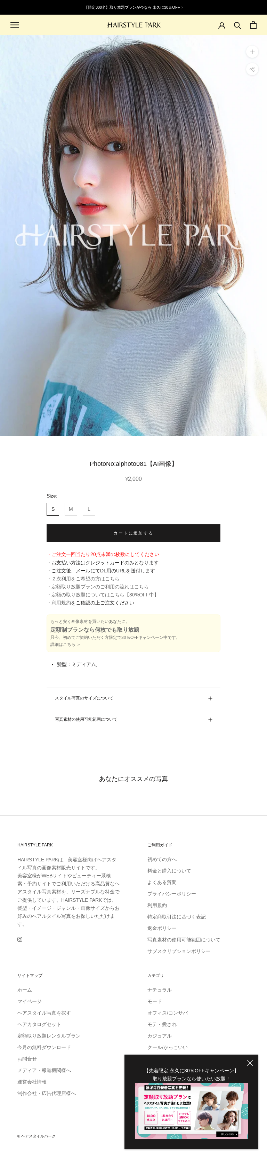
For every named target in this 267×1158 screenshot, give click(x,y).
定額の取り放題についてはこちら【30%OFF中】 (105, 594)
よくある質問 (162, 882)
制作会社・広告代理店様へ (46, 1093)
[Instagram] (19, 939)
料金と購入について (169, 871)
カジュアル (159, 1036)
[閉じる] (250, 1063)
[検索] (237, 25)
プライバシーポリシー (171, 894)
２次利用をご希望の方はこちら (85, 578)
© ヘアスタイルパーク (36, 1136)
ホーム (24, 990)
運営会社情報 (32, 1082)
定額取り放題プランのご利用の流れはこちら (100, 586)
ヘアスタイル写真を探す (44, 1013)
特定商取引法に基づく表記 (176, 917)
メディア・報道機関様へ (44, 1070)
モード (154, 1001)
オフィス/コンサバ (167, 1013)
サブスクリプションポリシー (179, 951)
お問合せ (27, 1059)
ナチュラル (159, 990)
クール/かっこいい (167, 1047)
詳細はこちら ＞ (65, 644)
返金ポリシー (162, 928)
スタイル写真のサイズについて (84, 698)
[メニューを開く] (14, 25)
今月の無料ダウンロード (44, 1047)
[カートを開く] (253, 25)
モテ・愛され (162, 1024)
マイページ (29, 1001)
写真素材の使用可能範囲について (86, 719)
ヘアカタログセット (39, 1024)
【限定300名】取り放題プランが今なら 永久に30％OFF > (133, 7)
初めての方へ (162, 859)
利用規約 (61, 602)
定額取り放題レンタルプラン (49, 1036)
